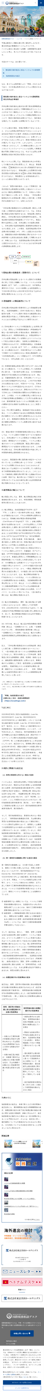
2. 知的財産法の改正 (11, 76)
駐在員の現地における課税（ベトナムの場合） (20, 1198)
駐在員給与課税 (9, 1214)
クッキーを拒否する (22, 1388)
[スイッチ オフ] (36, 3)
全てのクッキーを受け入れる (22, 1382)
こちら (24, 1377)
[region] (22, 1369)
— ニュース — (22, 13)
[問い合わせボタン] (41, 3)
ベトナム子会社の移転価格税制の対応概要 (18, 1191)
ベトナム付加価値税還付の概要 (14, 1183)
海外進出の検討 (11, 1341)
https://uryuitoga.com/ (15, 701)
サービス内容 (10, 1344)
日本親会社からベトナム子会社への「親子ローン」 (21, 1206)
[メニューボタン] (3, 3)
